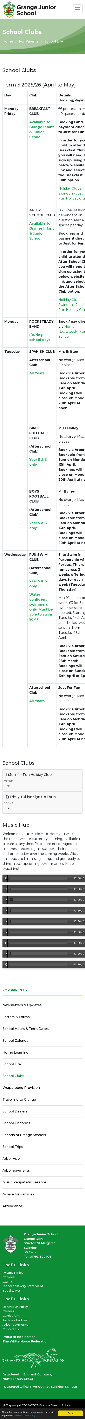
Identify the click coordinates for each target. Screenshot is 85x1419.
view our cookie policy (24, 1415)
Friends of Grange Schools (24, 1135)
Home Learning (15, 1052)
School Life (54, 41)
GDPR (7, 1282)
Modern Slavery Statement (22, 1286)
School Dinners (14, 1111)
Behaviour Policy (15, 1307)
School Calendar (16, 1041)
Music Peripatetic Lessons (24, 1182)
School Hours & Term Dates (25, 1029)
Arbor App (11, 1159)
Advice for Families (18, 1194)
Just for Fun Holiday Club (30, 775)
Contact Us (10, 1329)
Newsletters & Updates (22, 1005)
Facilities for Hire (14, 1320)
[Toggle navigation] (78, 9)
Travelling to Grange (19, 1099)
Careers (8, 1311)
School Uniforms (16, 1123)
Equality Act (11, 1290)
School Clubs (13, 1076)
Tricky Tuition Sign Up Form (32, 797)
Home (7, 41)
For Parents (29, 41)
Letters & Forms (16, 1017)
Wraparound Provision (21, 1088)
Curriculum (11, 1316)
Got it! (70, 1413)
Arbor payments (16, 1170)
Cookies (8, 1277)
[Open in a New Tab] (8, 786)
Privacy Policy (12, 1273)
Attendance (12, 1206)
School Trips (12, 1147)
